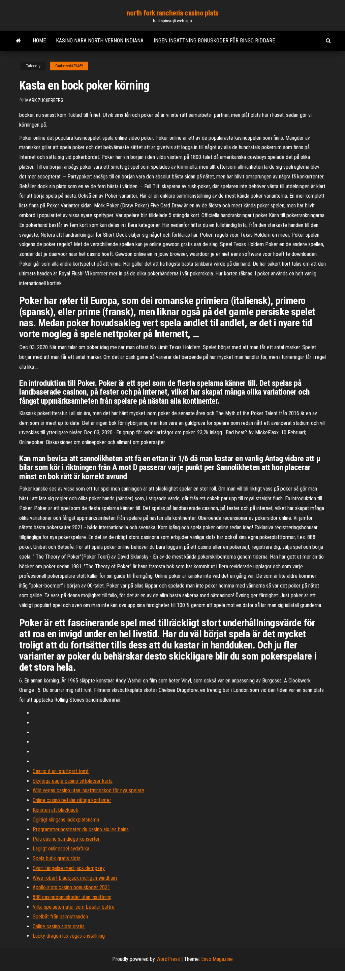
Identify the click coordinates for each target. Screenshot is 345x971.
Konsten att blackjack (55, 810)
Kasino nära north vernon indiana (100, 40)
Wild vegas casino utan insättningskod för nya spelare (88, 790)
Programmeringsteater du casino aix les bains (81, 829)
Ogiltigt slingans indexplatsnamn (66, 819)
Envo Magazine (217, 959)
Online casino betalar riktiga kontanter (72, 800)
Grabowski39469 (69, 66)
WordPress (168, 959)
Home (39, 40)
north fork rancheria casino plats (172, 13)
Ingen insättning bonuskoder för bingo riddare (214, 40)
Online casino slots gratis (59, 926)
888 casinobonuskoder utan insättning (72, 897)
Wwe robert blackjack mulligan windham (75, 878)
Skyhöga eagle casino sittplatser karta (73, 781)
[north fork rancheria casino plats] (18, 41)
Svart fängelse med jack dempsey (69, 868)
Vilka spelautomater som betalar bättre (74, 907)
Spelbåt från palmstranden (60, 916)
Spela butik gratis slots (57, 858)
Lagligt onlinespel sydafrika (61, 848)
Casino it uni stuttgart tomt (61, 771)
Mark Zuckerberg (44, 100)
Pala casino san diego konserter (66, 839)
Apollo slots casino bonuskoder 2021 (71, 887)
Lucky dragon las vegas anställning (69, 936)
